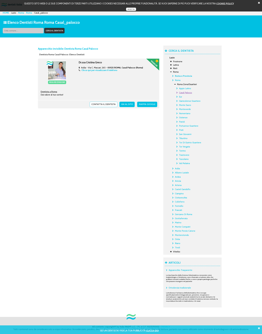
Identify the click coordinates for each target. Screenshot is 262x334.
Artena (178, 185)
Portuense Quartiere (188, 126)
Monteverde (185, 109)
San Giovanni (185, 134)
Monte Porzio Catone (185, 231)
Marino (178, 222)
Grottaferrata (181, 218)
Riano (177, 243)
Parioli (182, 121)
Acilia (177, 168)
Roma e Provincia (183, 76)
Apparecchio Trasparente (180, 270)
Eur (180, 96)
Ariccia (178, 181)
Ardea (178, 177)
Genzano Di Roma (183, 214)
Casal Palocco (185, 92)
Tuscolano (184, 159)
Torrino (182, 150)
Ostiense (183, 117)
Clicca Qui (152, 330)
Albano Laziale (182, 172)
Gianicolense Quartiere (189, 101)
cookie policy (225, 3)
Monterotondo (182, 235)
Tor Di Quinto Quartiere (190, 142)
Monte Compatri (182, 226)
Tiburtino (183, 138)
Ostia (177, 239)
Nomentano (184, 113)
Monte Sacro (185, 105)
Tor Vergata (184, 146)
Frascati (178, 210)
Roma (21, 12)
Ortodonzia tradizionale (180, 287)
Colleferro (179, 201)
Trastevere (184, 155)
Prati (181, 130)
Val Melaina (184, 163)
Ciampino (179, 193)
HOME (6, 12)
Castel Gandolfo (182, 189)
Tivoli (177, 247)
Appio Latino (185, 88)
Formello (179, 206)
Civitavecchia (181, 197)
